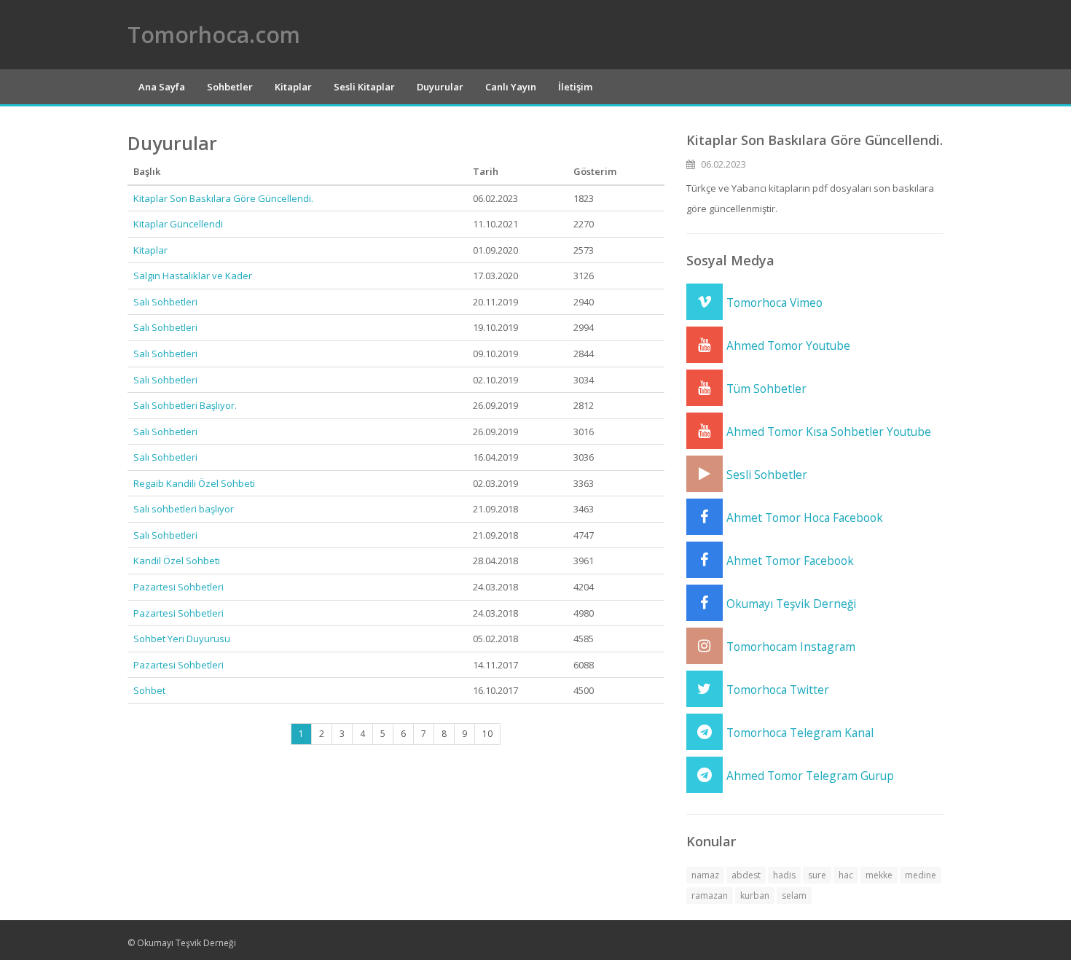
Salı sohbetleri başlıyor (183, 508)
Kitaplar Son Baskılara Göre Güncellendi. (223, 198)
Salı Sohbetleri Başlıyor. (185, 405)
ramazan (709, 895)
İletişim (575, 86)
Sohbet (149, 690)
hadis (784, 875)
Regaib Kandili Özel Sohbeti (194, 483)
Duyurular (440, 86)
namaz (705, 875)
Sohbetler (230, 86)
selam (794, 895)
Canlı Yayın (510, 86)
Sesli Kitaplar (364, 86)
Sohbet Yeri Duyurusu (181, 638)
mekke (879, 875)
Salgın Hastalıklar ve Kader (192, 275)
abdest (746, 875)
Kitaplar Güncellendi (178, 223)
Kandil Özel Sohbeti (176, 560)
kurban (754, 895)
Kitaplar (293, 86)
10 (487, 733)
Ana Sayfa (161, 86)
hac (846, 875)
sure (817, 875)
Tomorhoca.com (214, 35)
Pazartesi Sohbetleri (178, 586)
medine (920, 875)
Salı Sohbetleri (165, 301)
